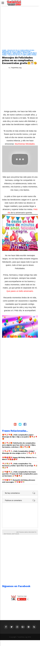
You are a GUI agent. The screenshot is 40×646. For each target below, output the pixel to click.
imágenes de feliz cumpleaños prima (16, 51)
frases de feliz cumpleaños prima (20, 50)
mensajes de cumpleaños (12, 52)
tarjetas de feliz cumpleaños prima (22, 55)
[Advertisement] (20, 26)
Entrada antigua (11, 534)
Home (4, 50)
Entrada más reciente (26, 532)
